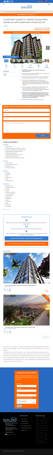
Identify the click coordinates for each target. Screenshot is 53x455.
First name (19, 383)
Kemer (42, 428)
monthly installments (28, 96)
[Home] (26, 7)
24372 (13, 253)
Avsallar (14, 328)
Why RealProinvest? (26, 217)
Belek (39, 428)
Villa (41, 418)
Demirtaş (42, 430)
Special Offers (24, 430)
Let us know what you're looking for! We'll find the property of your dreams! (26, 243)
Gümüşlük (46, 430)
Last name (19, 388)
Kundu (44, 432)
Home (4, 11)
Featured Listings (24, 421)
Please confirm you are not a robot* (24, 397)
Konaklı (44, 427)
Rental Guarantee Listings (26, 427)
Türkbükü (41, 437)
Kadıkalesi (45, 437)
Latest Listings (24, 419)
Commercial (46, 428)
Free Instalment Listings (26, 425)
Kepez (46, 423)
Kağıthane (46, 442)
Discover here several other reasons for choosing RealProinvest (26, 238)
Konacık (44, 440)
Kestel (37, 427)
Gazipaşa (41, 442)
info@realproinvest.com (11, 434)
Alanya (10, 328)
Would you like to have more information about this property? (26, 32)
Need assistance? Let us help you (25, 14)
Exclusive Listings (24, 423)
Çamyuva (47, 427)
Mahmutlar (41, 420)
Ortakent (37, 437)
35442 (13, 295)
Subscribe (19, 405)
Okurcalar (37, 442)
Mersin (10, 286)
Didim (37, 440)
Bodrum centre (38, 435)
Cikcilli (46, 435)
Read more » (6, 286)
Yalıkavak (37, 420)
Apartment (6, 71)
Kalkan (37, 425)
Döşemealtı (37, 430)
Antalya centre (38, 423)
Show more (46, 337)
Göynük (43, 435)
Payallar (37, 432)
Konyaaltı (44, 418)
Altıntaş (40, 425)
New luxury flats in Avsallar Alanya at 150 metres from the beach (20, 327)
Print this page (8, 209)
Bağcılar (40, 440)
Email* (18, 393)
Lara (36, 428)
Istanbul (5, 26)
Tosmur (41, 432)
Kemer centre (45, 425)
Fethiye (48, 418)
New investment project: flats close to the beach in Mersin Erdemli (20, 285)
